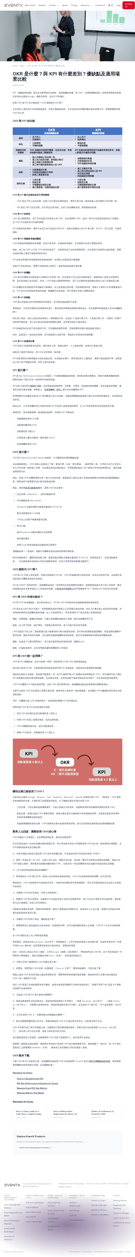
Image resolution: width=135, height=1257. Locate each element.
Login (118, 5)
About (65, 5)
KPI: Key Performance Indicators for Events (37, 1083)
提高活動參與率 (32, 487)
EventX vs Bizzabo (99, 1205)
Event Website (32, 1207)
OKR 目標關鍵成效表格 (99, 1061)
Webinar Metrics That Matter (30, 1093)
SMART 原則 (35, 386)
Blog (22, 66)
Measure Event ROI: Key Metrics (32, 1088)
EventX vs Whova (98, 1210)
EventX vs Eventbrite (100, 1215)
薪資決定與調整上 (65, 588)
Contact (128, 1252)
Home (15, 66)
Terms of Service (74, 1252)
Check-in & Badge (121, 1213)
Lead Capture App (34, 1221)
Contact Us (100, 5)
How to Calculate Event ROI (30, 1078)
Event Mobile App (33, 1212)
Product (52, 5)
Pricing (74, 5)
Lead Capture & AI (121, 1218)
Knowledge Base (77, 1220)
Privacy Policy (87, 1252)
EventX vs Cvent (98, 1200)
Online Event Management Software (34, 1147)
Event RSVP (31, 1217)
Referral (42, 5)
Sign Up (73, 1215)
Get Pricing (74, 1210)
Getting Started (120, 1200)
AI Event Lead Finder (34, 1202)
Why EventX (30, 5)
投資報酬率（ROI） (53, 389)
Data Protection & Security (102, 1252)
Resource (85, 5)
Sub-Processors (119, 1252)
